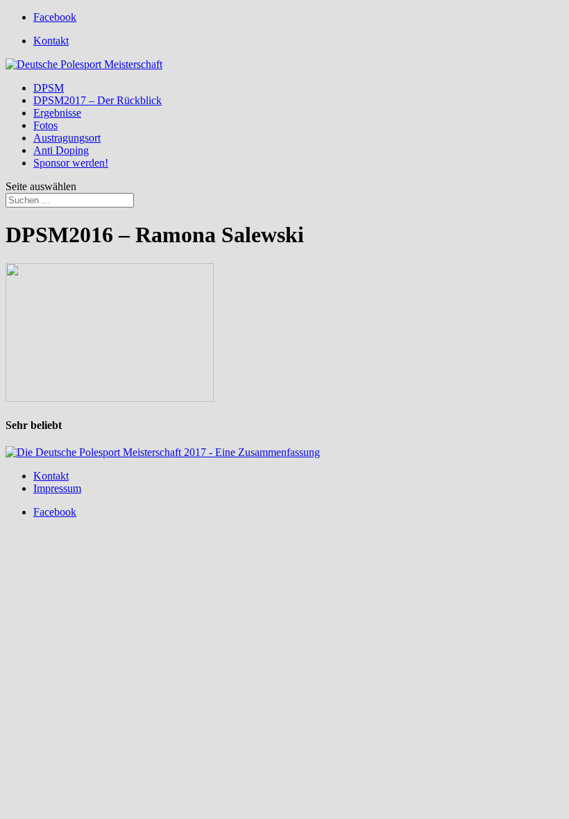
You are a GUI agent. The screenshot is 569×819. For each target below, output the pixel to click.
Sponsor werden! (70, 163)
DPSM (48, 88)
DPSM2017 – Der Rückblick (97, 100)
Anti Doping (61, 150)
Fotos (45, 125)
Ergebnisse (57, 113)
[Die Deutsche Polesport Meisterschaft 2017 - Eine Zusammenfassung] (163, 452)
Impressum (57, 488)
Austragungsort (67, 138)
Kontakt (51, 41)
